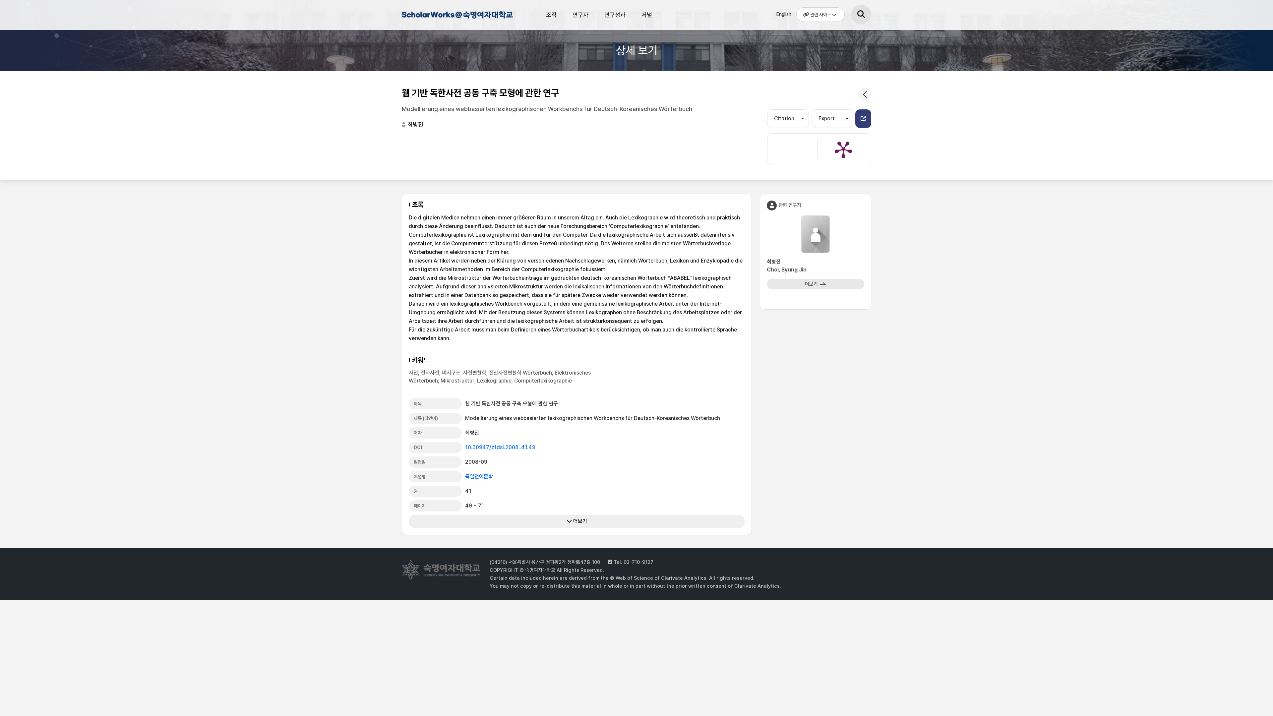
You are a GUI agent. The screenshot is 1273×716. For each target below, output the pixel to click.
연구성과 (615, 14)
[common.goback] (864, 94)
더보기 (579, 521)
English (783, 14)
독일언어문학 (479, 476)
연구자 (580, 14)
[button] (863, 118)
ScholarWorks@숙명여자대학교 (456, 16)
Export (826, 118)
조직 (551, 14)
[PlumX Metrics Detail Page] (843, 149)
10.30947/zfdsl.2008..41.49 (500, 447)
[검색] (861, 15)
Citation (784, 118)
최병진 (415, 124)
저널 (646, 14)
